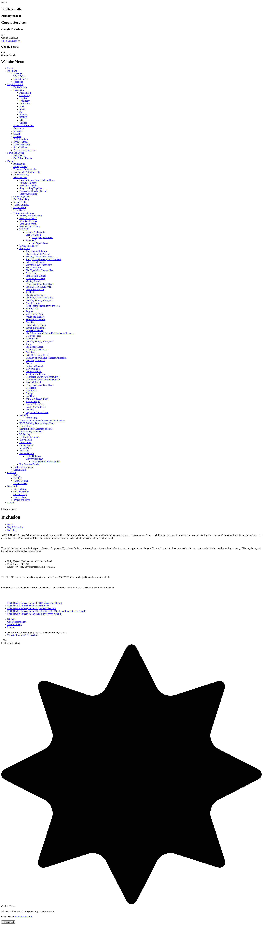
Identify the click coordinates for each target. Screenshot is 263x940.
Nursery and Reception (30, 215)
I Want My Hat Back (36, 325)
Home (10, 68)
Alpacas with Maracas (36, 349)
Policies (17, 136)
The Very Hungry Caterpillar (39, 300)
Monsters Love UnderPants (39, 265)
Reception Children (28, 185)
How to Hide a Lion (35, 404)
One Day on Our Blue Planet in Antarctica (46, 357)
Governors (18, 128)
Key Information (15, 84)
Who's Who (19, 76)
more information (23, 916)
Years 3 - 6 (31, 240)
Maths (22, 106)
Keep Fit (23, 415)
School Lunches (21, 204)
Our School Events (22, 158)
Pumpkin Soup (33, 303)
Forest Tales (25, 426)
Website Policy (14, 624)
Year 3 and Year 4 (28, 221)
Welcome (17, 73)
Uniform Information (23, 467)
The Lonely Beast (34, 347)
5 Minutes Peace (33, 336)
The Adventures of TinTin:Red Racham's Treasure (50, 333)
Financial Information (23, 125)
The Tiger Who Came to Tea (39, 270)
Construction (19, 497)
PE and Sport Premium (24, 150)
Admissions (19, 163)
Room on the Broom (35, 319)
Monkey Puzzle (33, 281)
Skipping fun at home (29, 226)
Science (23, 122)
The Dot (30, 409)
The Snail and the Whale (37, 254)
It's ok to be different (35, 374)
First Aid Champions (29, 437)
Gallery (17, 475)
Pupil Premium (20, 139)
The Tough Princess (35, 360)
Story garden (25, 439)
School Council (20, 480)
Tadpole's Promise (34, 330)
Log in (10, 502)
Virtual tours (25, 442)
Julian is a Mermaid (35, 262)
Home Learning (21, 174)
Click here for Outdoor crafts (45, 461)
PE (20, 112)
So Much (30, 292)
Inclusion (17, 131)
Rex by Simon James (36, 407)
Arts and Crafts (26, 453)
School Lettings (20, 142)
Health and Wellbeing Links (26, 172)
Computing (24, 95)
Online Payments (21, 196)
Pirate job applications (42, 237)
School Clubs (19, 202)
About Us (12, 71)
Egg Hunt (30, 396)
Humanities (24, 103)
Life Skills (24, 229)
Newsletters (19, 155)
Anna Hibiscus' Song (36, 278)
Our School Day (21, 199)
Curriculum (18, 90)
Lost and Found (33, 382)
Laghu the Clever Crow (37, 412)
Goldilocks (31, 388)
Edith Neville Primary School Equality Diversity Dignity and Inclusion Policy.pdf (46, 611)
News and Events (15, 153)
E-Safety (17, 478)
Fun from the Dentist (29, 464)
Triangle (29, 393)
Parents (10, 161)
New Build (12, 486)
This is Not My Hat (35, 289)
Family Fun (31, 418)
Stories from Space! (28, 245)
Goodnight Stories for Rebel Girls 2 (43, 379)
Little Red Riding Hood (37, 355)
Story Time (24, 248)
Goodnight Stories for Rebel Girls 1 (43, 377)
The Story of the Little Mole (39, 297)
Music (22, 109)
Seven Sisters (32, 338)
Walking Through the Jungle (39, 256)
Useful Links (19, 469)
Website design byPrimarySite (22, 635)
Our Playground (21, 491)
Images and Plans (21, 500)
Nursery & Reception (36, 232)
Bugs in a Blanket (34, 366)
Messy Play (25, 448)
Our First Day (20, 494)
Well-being (24, 434)
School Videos (20, 483)
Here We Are (32, 308)
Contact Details (20, 79)
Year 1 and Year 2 (28, 218)
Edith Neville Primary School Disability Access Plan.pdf (34, 614)
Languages (24, 101)
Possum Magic (33, 401)
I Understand (8, 922)
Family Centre (20, 166)
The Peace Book (34, 371)
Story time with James (36, 251)
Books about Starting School (33, 191)
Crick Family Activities (30, 431)
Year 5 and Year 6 (28, 224)
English (23, 98)
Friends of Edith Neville (25, 169)
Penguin (29, 311)
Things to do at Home (23, 213)
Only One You (33, 368)
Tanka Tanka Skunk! (36, 275)
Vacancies (18, 81)
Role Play (24, 450)
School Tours (19, 207)
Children (11, 472)
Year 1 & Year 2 (33, 234)
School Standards (21, 144)
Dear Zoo (30, 322)
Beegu (29, 363)
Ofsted (16, 133)
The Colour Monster (35, 295)
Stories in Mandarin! (35, 327)
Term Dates (19, 210)
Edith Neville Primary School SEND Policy (28, 605)
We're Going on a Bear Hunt (39, 284)
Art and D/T (25, 92)
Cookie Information (16, 621)
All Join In (31, 273)
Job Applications (40, 243)
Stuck (28, 344)
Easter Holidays (33, 456)
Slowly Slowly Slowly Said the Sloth (43, 259)
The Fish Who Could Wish (38, 286)
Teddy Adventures (28, 193)
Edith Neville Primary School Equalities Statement (31, 608)
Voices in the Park (34, 314)
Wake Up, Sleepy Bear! (37, 398)
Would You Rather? (35, 316)
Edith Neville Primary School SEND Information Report (34, 603)
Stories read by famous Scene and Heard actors (42, 420)
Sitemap (11, 619)
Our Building (19, 489)
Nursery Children (27, 183)
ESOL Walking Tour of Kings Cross (36, 423)
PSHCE (23, 117)
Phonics (23, 114)
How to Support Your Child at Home (37, 180)
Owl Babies (31, 390)
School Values (20, 147)
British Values (20, 87)
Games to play (26, 445)
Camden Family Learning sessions (36, 428)
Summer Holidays (34, 459)
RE (21, 120)
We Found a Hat (33, 267)
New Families (20, 177)
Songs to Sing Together (30, 188)
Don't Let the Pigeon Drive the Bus (43, 306)
